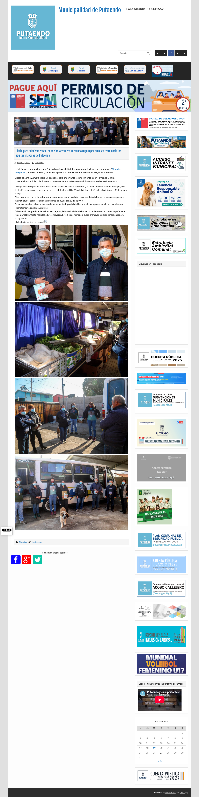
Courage (183, 792)
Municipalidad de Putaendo (89, 10)
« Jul (160, 761)
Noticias (23, 542)
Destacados (37, 542)
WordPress (170, 792)
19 (154, 748)
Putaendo (39, 162)
